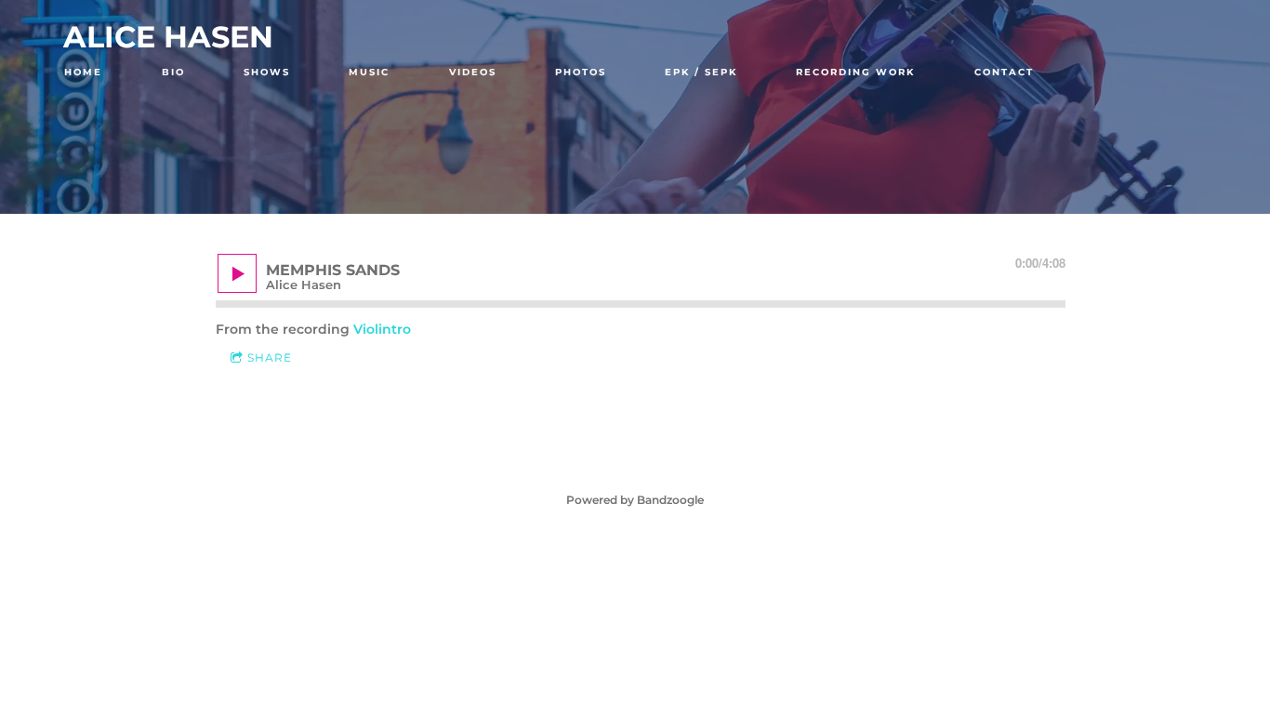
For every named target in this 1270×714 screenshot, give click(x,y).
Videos (472, 72)
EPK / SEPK (701, 72)
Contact (1004, 72)
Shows (267, 72)
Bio (173, 72)
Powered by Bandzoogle (635, 500)
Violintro (382, 329)
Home (83, 72)
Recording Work (855, 72)
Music (369, 72)
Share (269, 357)
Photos (580, 72)
